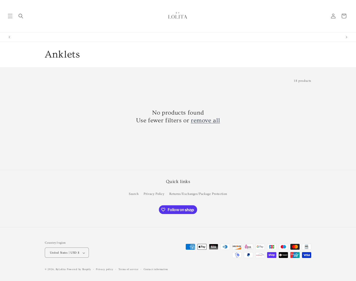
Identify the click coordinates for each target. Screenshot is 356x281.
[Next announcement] (346, 37)
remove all (205, 120)
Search (134, 194)
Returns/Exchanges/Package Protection (198, 194)
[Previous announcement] (9, 37)
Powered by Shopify (79, 269)
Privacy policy (104, 269)
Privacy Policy (154, 194)
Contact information (156, 269)
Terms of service (128, 269)
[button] (10, 16)
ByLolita (61, 269)
